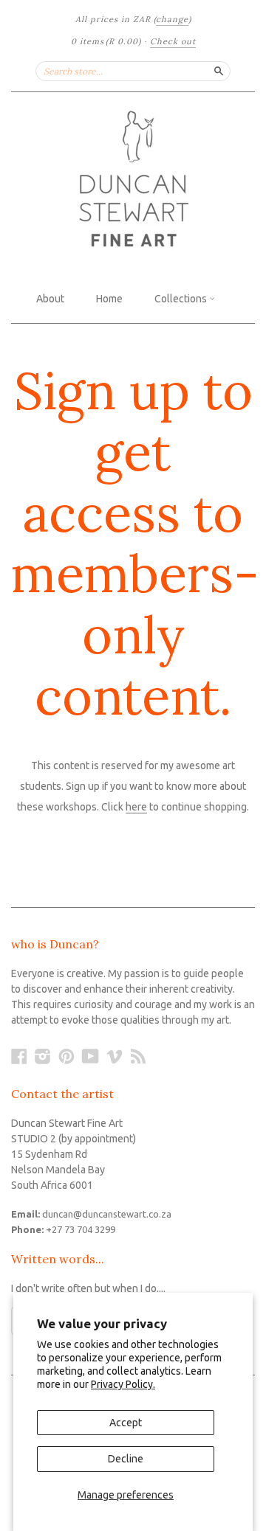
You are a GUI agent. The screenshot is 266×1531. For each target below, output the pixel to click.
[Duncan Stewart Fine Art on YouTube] (90, 1056)
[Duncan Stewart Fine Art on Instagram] (43, 1056)
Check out (173, 41)
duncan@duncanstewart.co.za (106, 1214)
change (172, 19)
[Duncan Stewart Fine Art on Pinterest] (66, 1056)
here (136, 807)
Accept (125, 1422)
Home (109, 299)
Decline (125, 1459)
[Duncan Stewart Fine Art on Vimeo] (114, 1056)
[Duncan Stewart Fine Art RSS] (138, 1056)
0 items (106, 41)
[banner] (133, 180)
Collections (181, 299)
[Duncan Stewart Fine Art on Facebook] (19, 1056)
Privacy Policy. (123, 1384)
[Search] (218, 70)
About (50, 299)
